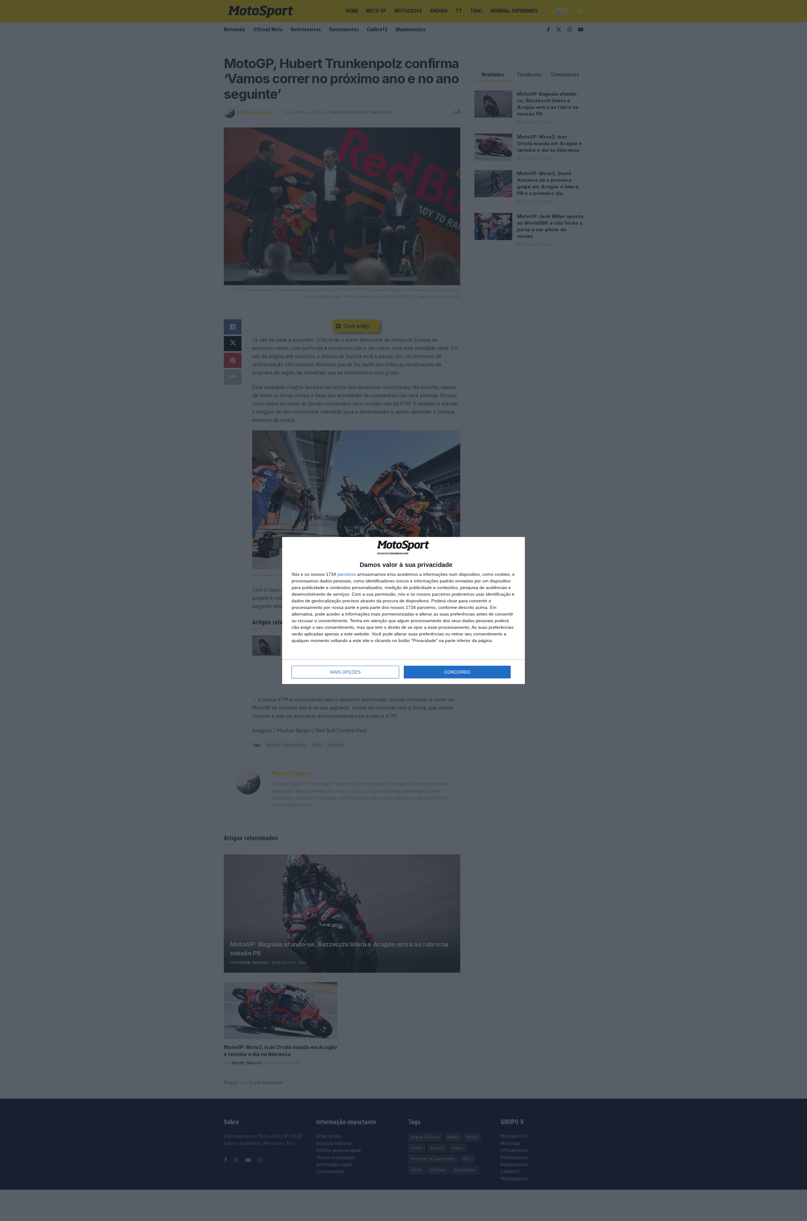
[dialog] (403, 610)
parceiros (346, 574)
